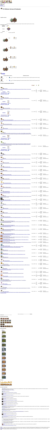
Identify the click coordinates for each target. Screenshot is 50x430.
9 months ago (15, 392)
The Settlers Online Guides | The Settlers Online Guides (8, 392)
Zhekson (3, 351)
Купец (3, 73)
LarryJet (3, 342)
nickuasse (4, 396)
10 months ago (11, 397)
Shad (4, 391)
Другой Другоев (5, 416)
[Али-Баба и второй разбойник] (4, 374)
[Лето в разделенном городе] (4, 333)
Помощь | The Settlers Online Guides (6, 397)
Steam (1, 429)
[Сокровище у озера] (4, 350)
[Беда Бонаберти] (4, 378)
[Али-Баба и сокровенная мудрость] (4, 370)
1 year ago (9, 407)
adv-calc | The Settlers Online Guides (6, 420)
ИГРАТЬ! (1, 5)
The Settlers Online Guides (5, 407)
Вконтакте (1, 428)
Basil (4, 406)
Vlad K (4, 388)
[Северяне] (4, 337)
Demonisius (4, 393)
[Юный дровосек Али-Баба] (4, 366)
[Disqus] (25, 304)
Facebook (1, 427)
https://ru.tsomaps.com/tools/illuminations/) (18, 411)
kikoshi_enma (3, 359)
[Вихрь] (4, 346)
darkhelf (4, 401)
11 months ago (15, 402)
